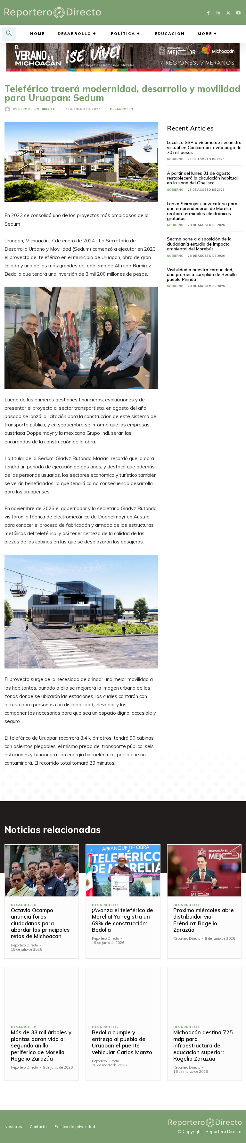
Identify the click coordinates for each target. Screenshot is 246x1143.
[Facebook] (208, 12)
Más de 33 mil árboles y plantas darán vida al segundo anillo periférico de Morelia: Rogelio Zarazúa (41, 1045)
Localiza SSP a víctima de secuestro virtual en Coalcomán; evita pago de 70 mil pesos (204, 147)
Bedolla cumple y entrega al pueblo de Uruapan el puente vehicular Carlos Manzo (122, 1042)
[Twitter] (228, 12)
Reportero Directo (37, 109)
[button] (9, 34)
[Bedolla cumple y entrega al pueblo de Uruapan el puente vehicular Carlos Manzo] (123, 993)
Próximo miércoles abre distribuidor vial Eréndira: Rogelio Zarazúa (203, 920)
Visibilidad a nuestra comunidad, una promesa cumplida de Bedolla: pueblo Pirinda (202, 274)
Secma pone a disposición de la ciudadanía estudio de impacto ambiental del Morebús (199, 244)
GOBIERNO (175, 159)
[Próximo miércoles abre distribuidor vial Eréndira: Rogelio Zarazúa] (204, 870)
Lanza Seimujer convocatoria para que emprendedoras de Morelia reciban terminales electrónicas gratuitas (202, 211)
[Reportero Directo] (8, 109)
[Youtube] (238, 12)
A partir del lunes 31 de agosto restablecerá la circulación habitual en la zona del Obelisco (202, 178)
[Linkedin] (218, 12)
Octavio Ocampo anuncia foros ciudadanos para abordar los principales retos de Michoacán (40, 923)
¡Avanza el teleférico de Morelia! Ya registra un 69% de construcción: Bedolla (122, 920)
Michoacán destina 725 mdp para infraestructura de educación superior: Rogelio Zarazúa (203, 1045)
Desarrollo (121, 109)
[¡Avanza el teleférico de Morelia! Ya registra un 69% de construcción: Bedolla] (123, 870)
